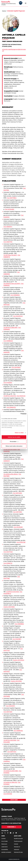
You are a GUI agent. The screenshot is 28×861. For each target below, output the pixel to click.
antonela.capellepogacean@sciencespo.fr (14, 50)
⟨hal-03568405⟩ (18, 730)
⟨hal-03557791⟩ (7, 242)
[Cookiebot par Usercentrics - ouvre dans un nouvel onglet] (20, 414)
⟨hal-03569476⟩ (11, 407)
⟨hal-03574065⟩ (17, 493)
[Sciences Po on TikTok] (13, 833)
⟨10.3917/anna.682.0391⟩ (10, 327)
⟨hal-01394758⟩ (20, 542)
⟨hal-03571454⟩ (11, 751)
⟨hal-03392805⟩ (15, 295)
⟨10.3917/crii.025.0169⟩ (9, 740)
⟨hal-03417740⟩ (8, 552)
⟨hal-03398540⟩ (8, 341)
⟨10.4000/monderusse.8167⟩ (11, 283)
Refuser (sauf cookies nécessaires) (14, 446)
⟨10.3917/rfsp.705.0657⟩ (10, 255)
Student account (18, 838)
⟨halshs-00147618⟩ (16, 681)
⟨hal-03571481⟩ (7, 712)
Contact (3, 838)
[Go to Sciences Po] (8, 810)
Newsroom (4, 844)
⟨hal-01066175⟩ (7, 563)
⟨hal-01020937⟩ (10, 706)
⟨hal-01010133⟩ (7, 794)
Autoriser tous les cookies (14, 437)
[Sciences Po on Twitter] (5, 833)
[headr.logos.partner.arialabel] (20, 3)
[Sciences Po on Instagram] (10, 833)
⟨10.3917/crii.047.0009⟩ (10, 449)
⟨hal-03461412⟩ (21, 396)
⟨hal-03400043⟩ (18, 316)
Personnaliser (13, 441)
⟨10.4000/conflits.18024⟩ (10, 474)
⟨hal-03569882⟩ (19, 624)
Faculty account (18, 841)
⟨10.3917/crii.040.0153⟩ (12, 591)
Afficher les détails (19, 432)
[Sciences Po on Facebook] (8, 833)
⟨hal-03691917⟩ (7, 226)
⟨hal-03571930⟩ (17, 512)
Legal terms (4, 846)
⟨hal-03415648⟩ (18, 527)
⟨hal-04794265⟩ (9, 209)
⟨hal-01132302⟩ (7, 382)
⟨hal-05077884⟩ (12, 198)
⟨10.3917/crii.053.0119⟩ (9, 396)
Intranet (16, 844)
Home (4, 11)
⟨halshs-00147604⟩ (18, 660)
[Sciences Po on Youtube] (16, 833)
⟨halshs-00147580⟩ (9, 607)
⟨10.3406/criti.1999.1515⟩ (10, 782)
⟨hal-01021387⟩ (16, 639)
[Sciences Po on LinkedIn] (2, 833)
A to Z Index (4, 841)
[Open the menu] (26, 3)
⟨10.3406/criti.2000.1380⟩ (10, 771)
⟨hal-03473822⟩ (16, 367)
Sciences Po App (18, 852)
